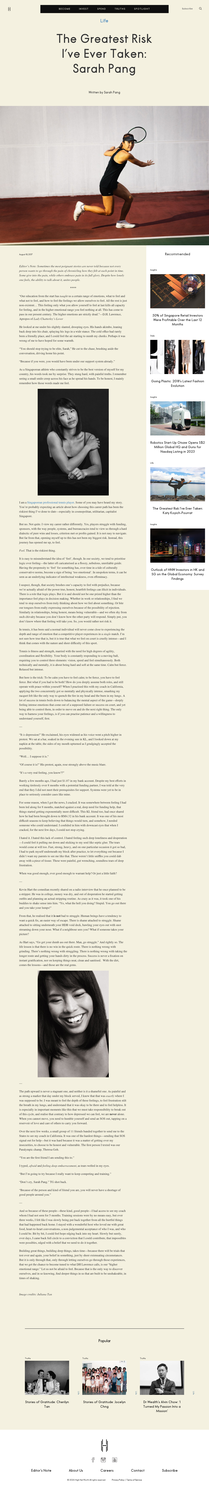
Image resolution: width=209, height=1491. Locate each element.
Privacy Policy (118, 1480)
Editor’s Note (41, 1470)
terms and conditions (169, 773)
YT (114, 1459)
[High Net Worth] (9, 9)
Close (136, 747)
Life (104, 20)
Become (65, 9)
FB (93, 1459)
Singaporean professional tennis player (50, 502)
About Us (76, 1470)
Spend (101, 9)
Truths (120, 9)
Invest (84, 9)
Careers (107, 1470)
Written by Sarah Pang (22, 1438)
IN (103, 1459)
